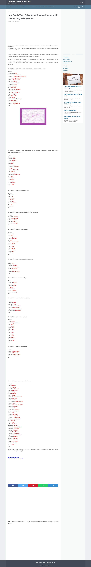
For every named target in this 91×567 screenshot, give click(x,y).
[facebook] (13, 485)
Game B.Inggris (68, 61)
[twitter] (23, 485)
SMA (23, 6)
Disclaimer (48, 562)
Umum (66, 70)
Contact (53, 562)
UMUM (14, 6)
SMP (28, 6)
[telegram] (53, 485)
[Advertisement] (33, 33)
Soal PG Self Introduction (70, 110)
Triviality (66, 68)
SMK (18, 6)
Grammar (66, 63)
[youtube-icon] (82, 2)
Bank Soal (66, 57)
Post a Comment (16, 21)
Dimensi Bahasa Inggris (19, 1)
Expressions (67, 59)
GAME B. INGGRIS (43, 6)
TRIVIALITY (51, 6)
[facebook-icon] (80, 2)
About (37, 562)
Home (9, 6)
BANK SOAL (34, 6)
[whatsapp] (43, 485)
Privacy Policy (42, 562)
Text (65, 66)
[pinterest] (33, 485)
